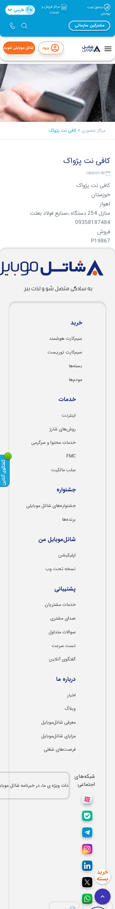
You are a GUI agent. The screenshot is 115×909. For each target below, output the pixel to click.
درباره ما (66, 679)
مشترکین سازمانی (89, 25)
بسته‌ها (75, 366)
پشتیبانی (65, 589)
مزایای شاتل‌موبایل (58, 736)
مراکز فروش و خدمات (51, 10)
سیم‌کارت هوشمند (65, 338)
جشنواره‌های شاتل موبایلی (51, 506)
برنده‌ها (69, 519)
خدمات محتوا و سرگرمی (53, 442)
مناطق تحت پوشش (98, 10)
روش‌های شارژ (63, 429)
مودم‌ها (75, 380)
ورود (45, 48)
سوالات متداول (62, 632)
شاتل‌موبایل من (57, 540)
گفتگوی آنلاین (62, 659)
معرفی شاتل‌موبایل (58, 722)
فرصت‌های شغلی (60, 749)
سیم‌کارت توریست (65, 352)
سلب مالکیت (63, 470)
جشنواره (66, 490)
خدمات (67, 400)
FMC (71, 456)
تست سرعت (64, 646)
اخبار (71, 695)
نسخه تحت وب (60, 569)
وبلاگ (70, 708)
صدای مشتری (63, 618)
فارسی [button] (23, 9)
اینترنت (69, 415)
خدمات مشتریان (60, 604)
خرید (76, 323)
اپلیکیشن (67, 555)
